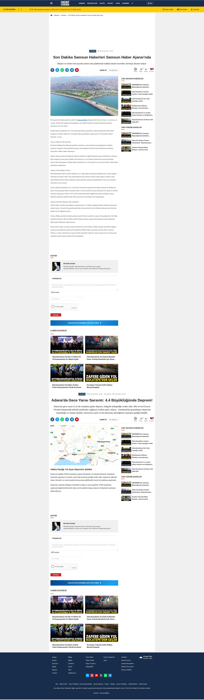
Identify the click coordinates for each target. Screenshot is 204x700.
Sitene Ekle (63, 684)
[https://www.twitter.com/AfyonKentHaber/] (87, 675)
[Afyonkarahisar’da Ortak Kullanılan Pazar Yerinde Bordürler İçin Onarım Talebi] (101, 345)
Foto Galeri (183, 9)
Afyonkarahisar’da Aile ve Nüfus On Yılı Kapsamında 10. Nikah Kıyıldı (66, 358)
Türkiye (54, 673)
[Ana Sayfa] (51, 15)
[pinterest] (77, 70)
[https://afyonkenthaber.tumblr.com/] (101, 675)
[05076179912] (105, 675)
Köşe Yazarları (91, 663)
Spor (118, 3)
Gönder (56, 315)
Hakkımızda (143, 684)
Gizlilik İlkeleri (132, 684)
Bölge (70, 657)
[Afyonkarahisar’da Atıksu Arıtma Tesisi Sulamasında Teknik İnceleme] (66, 373)
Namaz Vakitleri (126, 670)
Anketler (124, 657)
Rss (57, 684)
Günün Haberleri (109, 657)
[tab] (56, 278)
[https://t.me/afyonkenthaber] (110, 675)
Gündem (82, 3)
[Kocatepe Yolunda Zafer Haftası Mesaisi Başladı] (101, 373)
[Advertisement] (102, 33)
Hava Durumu (126, 660)
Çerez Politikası (122, 684)
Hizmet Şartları (98, 684)
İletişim (112, 684)
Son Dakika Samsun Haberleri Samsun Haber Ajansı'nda (85, 15)
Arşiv (105, 660)
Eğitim (70, 660)
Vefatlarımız (72, 673)
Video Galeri (168, 9)
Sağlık (54, 666)
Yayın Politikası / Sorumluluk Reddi (80, 684)
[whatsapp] (62, 70)
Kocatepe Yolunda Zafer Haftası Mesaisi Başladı (99, 386)
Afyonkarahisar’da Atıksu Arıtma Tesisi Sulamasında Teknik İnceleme (66, 386)
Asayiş (102, 3)
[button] (21, 9)
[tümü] (132, 3)
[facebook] (52, 70)
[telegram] (67, 70)
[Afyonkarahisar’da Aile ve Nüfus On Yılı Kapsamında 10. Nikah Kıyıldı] (66, 345)
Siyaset (110, 3)
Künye (107, 684)
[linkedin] (72, 70)
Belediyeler (92, 3)
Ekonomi (125, 3)
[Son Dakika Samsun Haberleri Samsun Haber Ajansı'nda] (84, 96)
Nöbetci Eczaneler (127, 666)
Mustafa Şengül (69, 263)
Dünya (54, 660)
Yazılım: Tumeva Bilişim (101, 693)
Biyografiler (89, 666)
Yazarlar (196, 9)
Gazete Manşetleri (127, 663)
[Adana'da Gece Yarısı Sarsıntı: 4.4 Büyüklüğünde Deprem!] (84, 445)
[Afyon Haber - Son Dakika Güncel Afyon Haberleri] (65, 3)
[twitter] (57, 70)
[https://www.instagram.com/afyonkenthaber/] (92, 675)
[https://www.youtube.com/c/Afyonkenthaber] (96, 675)
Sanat (70, 666)
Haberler (56, 15)
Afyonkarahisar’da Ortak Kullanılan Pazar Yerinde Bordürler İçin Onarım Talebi (101, 358)
